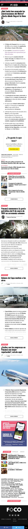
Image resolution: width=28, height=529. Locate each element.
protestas (19, 494)
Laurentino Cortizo (5, 489)
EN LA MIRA (19, 485)
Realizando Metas (4, 496)
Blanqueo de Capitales (18, 479)
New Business (22, 492)
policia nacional (10, 494)
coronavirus (4, 482)
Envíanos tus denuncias (6, 519)
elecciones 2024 (10, 485)
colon (8, 481)
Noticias (15, 521)
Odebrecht (10, 493)
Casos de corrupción (22, 519)
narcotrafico (15, 492)
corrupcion (11, 482)
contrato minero (17, 481)
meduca (3, 491)
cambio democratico (15, 480)
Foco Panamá (5, 488)
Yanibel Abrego (14, 497)
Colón (11, 481)
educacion (3, 485)
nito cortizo (4, 493)
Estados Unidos (5, 487)
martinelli (20, 489)
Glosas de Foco (18, 488)
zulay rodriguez (21, 497)
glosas (12, 488)
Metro (21, 154)
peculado (3, 494)
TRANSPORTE (15, 156)
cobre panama (4, 481)
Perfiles (14, 519)
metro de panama (6, 156)
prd (16, 494)
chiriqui (21, 480)
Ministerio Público (4, 492)
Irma (8, 22)
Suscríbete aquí (14, 149)
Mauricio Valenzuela (11, 217)
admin (8, 284)
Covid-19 (17, 483)
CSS (21, 483)
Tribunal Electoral (5, 497)
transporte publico (7, 157)
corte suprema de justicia (7, 483)
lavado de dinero (13, 489)
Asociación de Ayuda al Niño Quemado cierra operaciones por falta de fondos (15, 52)
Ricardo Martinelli (14, 496)
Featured (16, 154)
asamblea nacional (7, 479)
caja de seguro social (5, 480)
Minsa (10, 492)
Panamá (22, 493)
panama (16, 493)
